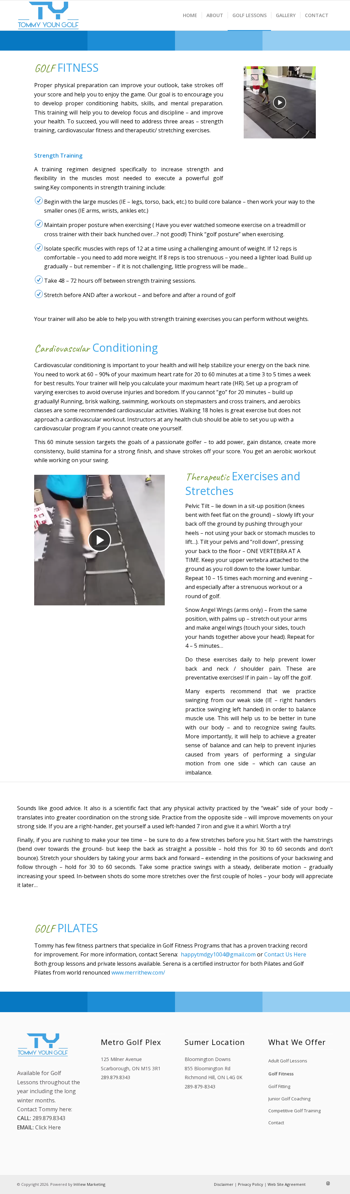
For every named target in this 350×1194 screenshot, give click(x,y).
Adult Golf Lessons (287, 1061)
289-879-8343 (200, 1086)
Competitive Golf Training (294, 1111)
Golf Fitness (281, 1074)
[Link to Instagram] (328, 1183)
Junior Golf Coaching (289, 1099)
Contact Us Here (285, 954)
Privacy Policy (250, 1184)
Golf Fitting (279, 1086)
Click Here (47, 1127)
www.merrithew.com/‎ (138, 972)
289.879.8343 (48, 1118)
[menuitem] (190, 15)
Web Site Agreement (287, 1184)
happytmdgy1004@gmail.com (218, 954)
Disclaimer (223, 1184)
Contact (276, 1122)
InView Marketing (89, 1184)
